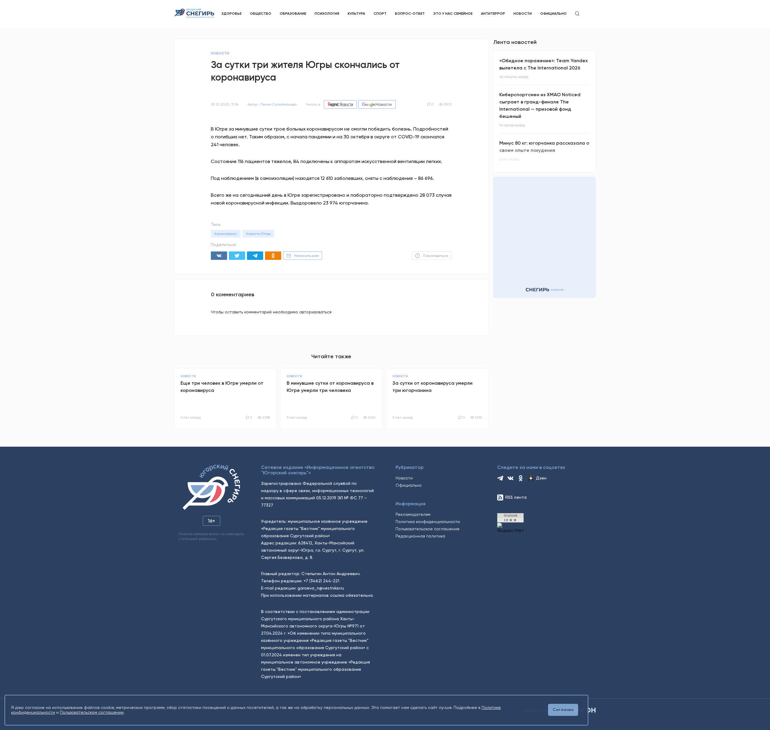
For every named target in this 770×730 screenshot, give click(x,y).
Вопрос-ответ (410, 13)
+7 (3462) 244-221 (321, 580)
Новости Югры (258, 234)
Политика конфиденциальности (428, 521)
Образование (293, 13)
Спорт (380, 13)
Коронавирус (225, 234)
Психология (327, 13)
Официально (553, 13)
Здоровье (231, 13)
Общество (260, 13)
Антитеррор (493, 13)
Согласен (563, 709)
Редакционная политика (420, 536)
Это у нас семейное (453, 13)
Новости (522, 13)
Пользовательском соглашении (92, 712)
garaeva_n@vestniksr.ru (320, 588)
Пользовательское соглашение (428, 528)
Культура (356, 13)
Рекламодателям (413, 514)
